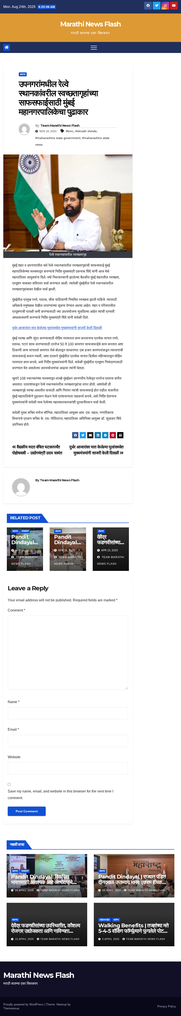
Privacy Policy (166, 1006)
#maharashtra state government (57, 138)
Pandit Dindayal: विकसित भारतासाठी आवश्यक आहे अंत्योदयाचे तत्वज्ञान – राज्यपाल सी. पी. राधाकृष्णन (43, 882)
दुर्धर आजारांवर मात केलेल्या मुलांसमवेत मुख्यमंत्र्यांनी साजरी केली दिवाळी (57, 328)
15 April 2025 (25, 939)
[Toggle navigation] (94, 47)
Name (13, 702)
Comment (16, 610)
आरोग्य (116, 919)
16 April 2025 (112, 890)
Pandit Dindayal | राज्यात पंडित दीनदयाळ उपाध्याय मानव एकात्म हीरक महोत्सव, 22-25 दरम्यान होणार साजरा (132, 882)
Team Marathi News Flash (60, 126)
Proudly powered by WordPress (23, 1004)
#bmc (70, 131)
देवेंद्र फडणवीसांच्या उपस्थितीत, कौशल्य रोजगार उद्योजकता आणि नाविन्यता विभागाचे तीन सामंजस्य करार (45, 931)
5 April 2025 (111, 939)
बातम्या (22, 74)
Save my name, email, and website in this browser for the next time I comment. (60, 794)
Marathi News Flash (90, 24)
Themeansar (11, 1008)
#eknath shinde (86, 131)
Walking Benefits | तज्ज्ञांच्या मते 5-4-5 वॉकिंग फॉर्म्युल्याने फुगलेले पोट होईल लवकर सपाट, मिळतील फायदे (133, 931)
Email (13, 729)
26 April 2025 (25, 890)
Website (14, 757)
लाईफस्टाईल (105, 919)
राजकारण (25, 531)
